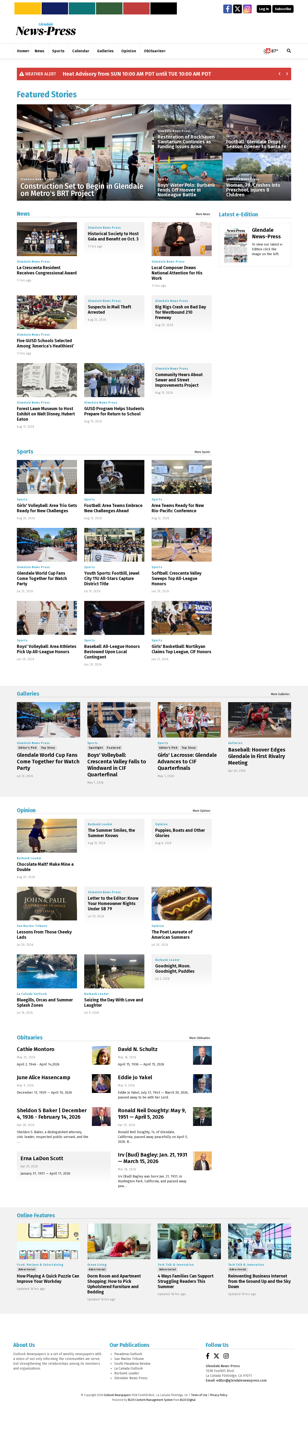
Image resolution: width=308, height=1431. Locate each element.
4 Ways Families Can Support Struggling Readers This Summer (185, 1281)
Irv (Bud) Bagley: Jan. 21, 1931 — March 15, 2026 (152, 1158)
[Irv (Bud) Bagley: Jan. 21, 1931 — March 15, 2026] (202, 1160)
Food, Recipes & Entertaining (40, 1264)
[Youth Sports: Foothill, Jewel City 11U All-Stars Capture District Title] (114, 545)
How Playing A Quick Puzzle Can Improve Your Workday (48, 1278)
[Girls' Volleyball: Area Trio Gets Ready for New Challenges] (47, 477)
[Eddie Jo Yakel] (202, 1083)
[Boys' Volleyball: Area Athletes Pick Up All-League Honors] (47, 618)
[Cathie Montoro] (101, 1055)
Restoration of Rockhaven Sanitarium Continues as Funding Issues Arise (186, 141)
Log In (264, 9)
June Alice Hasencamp (43, 1077)
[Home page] (45, 29)
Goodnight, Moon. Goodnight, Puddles (174, 968)
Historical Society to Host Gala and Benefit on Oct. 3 (113, 236)
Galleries (28, 693)
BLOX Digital (187, 1400)
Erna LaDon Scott (41, 1158)
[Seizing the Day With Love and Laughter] (114, 971)
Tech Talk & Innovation (176, 1264)
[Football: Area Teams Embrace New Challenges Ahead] (114, 477)
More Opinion (201, 810)
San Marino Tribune (32, 926)
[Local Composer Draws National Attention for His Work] (182, 239)
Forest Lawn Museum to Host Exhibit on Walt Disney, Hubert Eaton (46, 414)
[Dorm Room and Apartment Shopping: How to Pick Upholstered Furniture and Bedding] (119, 1241)
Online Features (36, 1215)
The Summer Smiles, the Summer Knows (111, 833)
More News (203, 214)
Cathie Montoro (35, 1049)
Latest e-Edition (238, 214)
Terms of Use (199, 1395)
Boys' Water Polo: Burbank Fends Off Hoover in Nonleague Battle (186, 190)
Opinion (26, 810)
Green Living (97, 1264)
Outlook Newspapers (117, 1395)
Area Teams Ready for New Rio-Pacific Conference (178, 508)
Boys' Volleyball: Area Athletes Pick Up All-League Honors (46, 649)
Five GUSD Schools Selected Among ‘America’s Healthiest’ (45, 343)
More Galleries (280, 694)
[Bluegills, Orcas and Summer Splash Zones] (47, 971)
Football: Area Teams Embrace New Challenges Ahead (113, 508)
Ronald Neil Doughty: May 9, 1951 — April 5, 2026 (152, 1113)
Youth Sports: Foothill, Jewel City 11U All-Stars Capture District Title (111, 578)
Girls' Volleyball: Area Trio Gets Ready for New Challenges (47, 508)
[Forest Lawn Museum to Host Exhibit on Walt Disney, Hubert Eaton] (47, 380)
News (23, 213)
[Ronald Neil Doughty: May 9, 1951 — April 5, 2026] (202, 1116)
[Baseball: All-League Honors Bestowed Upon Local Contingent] (114, 618)
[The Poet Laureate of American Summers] (182, 904)
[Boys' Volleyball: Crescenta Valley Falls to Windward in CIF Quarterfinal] (119, 720)
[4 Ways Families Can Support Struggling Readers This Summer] (189, 1241)
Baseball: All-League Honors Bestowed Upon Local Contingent (112, 652)
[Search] (289, 51)
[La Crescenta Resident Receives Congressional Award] (47, 239)
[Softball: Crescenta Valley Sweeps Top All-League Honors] (182, 545)
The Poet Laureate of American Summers (172, 934)
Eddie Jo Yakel (135, 1077)
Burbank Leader (29, 858)
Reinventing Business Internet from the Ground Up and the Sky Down (259, 1281)
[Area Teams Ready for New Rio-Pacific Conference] (182, 477)
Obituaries (30, 1037)
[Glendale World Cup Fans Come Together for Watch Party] (47, 545)
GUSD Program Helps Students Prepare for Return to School (114, 411)
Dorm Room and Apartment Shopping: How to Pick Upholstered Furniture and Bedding (114, 1284)
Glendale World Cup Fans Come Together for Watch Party (42, 578)
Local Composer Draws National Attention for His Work (177, 273)
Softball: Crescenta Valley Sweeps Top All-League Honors (176, 578)
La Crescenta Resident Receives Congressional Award (47, 270)
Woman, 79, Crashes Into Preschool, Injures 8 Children (253, 190)
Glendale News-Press (266, 233)
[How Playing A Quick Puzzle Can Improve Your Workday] (48, 1241)
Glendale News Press (37, 179)
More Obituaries (199, 1038)
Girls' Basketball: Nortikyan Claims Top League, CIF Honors (181, 649)
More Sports (202, 452)
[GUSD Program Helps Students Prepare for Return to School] (114, 380)
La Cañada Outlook (32, 994)
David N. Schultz (138, 1049)
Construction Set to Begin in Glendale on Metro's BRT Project (81, 190)
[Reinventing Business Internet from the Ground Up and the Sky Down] (259, 1241)
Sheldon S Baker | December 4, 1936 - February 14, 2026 (52, 1113)
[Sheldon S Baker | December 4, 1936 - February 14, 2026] (101, 1116)
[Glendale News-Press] (235, 251)
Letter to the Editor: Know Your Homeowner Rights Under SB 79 (113, 904)
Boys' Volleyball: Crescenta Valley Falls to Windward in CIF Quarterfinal (116, 765)
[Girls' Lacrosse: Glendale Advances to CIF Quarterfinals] (189, 720)
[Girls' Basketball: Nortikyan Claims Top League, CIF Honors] (182, 618)
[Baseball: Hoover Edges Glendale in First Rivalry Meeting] (259, 720)
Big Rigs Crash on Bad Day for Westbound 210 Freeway (180, 312)
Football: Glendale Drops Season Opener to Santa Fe (256, 144)
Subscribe (283, 9)
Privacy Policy (218, 1395)
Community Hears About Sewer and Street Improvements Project (179, 380)
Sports (163, 179)
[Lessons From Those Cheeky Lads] (47, 904)
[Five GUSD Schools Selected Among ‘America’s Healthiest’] (47, 312)
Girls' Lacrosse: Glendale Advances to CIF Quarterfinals (187, 761)
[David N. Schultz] (202, 1055)
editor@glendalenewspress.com (241, 1380)
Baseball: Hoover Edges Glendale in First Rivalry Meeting (256, 756)
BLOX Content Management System (150, 1400)
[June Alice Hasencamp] (101, 1083)
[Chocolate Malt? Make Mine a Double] (47, 836)
